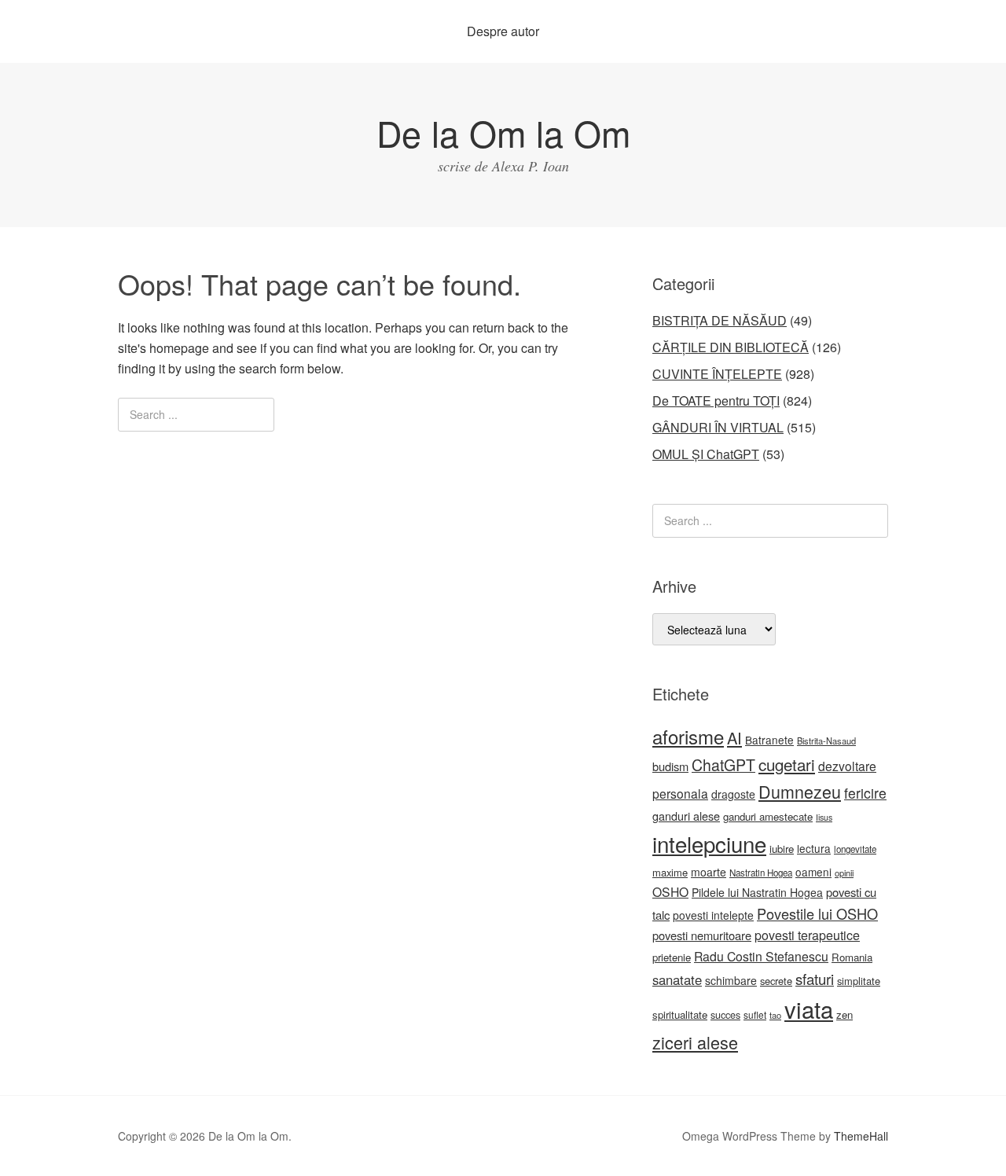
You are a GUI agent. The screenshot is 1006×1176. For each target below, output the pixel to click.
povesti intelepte (713, 915)
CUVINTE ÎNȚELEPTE (717, 374)
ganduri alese (686, 815)
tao (775, 1015)
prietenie (671, 957)
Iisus (824, 817)
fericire (865, 793)
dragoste (733, 794)
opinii (844, 872)
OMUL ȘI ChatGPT (705, 454)
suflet (754, 1014)
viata (808, 1008)
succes (725, 1015)
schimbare (731, 980)
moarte (708, 872)
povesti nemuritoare (701, 935)
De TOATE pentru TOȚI (716, 400)
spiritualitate (679, 1014)
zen (844, 1014)
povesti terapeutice (807, 935)
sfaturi (814, 978)
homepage (179, 348)
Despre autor (503, 31)
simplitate (858, 980)
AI (734, 737)
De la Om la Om (503, 132)
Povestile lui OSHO (817, 913)
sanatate (677, 979)
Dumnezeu (799, 791)
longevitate (855, 849)
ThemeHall (861, 1136)
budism (670, 766)
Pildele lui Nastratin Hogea (757, 892)
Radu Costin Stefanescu (761, 956)
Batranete (769, 740)
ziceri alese (695, 1042)
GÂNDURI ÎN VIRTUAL (718, 427)
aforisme (688, 736)
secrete (776, 980)
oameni (813, 872)
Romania (852, 957)
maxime (670, 872)
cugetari (786, 764)
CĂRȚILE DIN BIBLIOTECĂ (730, 347)
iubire (781, 848)
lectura (814, 848)
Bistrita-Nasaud (826, 740)
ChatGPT (723, 765)
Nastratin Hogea (760, 872)
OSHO (670, 891)
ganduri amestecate (768, 816)
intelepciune (709, 843)
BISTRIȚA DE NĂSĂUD (719, 320)
